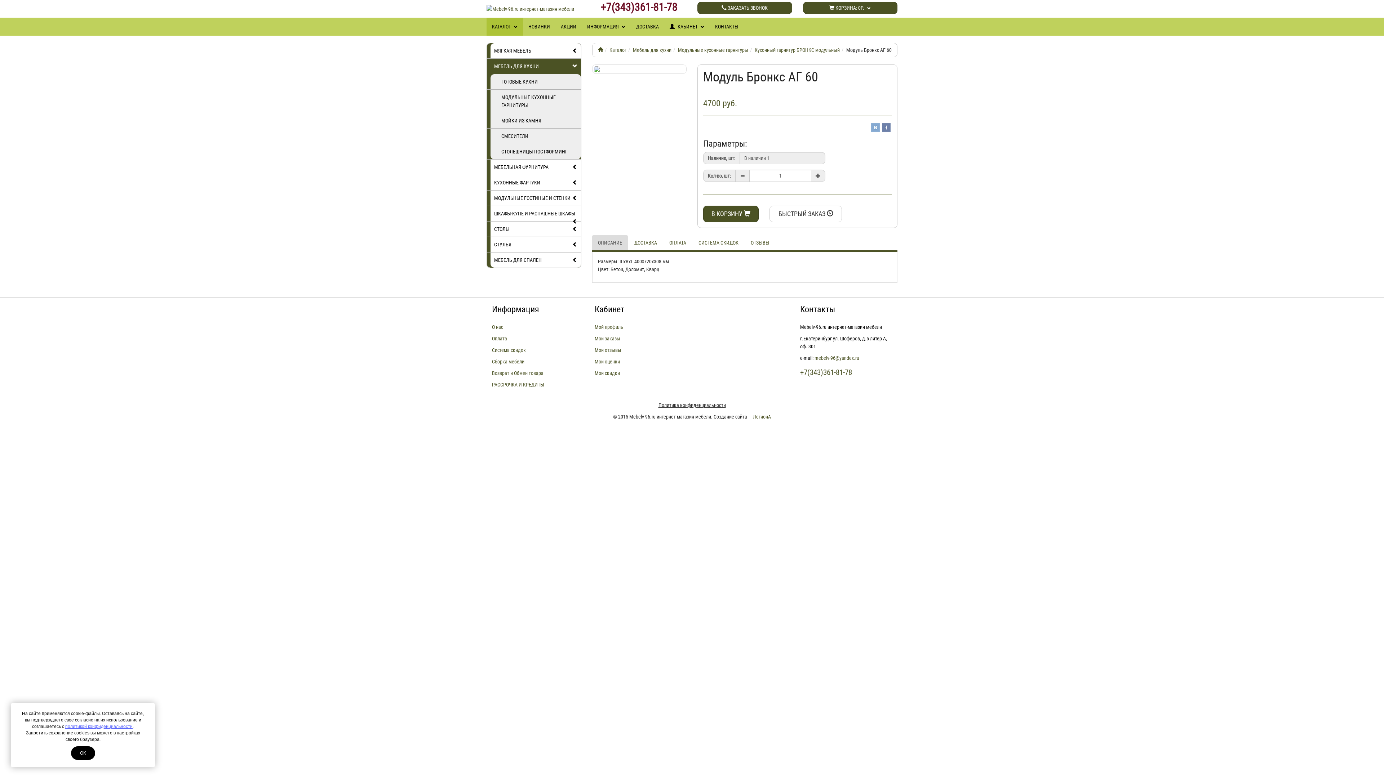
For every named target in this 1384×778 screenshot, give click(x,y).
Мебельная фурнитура (521, 167)
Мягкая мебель (512, 51)
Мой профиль (609, 327)
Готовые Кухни (519, 82)
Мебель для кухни (516, 66)
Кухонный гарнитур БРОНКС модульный (797, 50)
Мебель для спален (518, 260)
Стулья (502, 244)
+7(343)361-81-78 (639, 7)
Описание (610, 243)
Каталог (502, 27)
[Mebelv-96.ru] (600, 50)
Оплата (677, 243)
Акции (568, 27)
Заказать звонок (747, 8)
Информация (603, 27)
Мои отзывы (608, 350)
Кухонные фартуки (517, 182)
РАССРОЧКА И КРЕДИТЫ (518, 385)
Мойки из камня (521, 121)
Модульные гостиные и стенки (532, 198)
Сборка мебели (508, 362)
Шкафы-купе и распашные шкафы (534, 213)
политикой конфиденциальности (99, 726)
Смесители (514, 136)
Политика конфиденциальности (692, 405)
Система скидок (718, 243)
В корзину (727, 214)
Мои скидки (607, 373)
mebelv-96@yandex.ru (837, 358)
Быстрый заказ (802, 214)
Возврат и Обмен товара (518, 373)
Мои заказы (607, 338)
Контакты (726, 27)
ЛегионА (762, 417)
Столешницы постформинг (534, 152)
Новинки (539, 27)
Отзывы (760, 243)
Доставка (647, 27)
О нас (497, 327)
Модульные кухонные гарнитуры (528, 101)
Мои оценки (607, 362)
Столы (502, 229)
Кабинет (688, 27)
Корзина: (849, 8)
